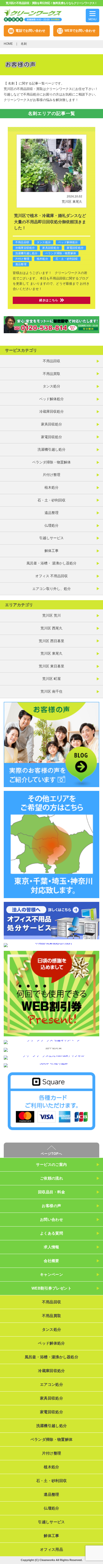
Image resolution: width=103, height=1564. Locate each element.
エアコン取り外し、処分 (51, 589)
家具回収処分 (50, 247)
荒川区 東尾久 (72, 201)
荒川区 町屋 (51, 679)
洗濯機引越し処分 (26, 253)
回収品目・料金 (51, 1192)
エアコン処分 (51, 1384)
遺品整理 (20, 264)
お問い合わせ (51, 1219)
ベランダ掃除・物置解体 (60, 253)
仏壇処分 (51, 525)
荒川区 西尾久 (51, 628)
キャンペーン (51, 1274)
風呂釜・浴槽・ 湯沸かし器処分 (51, 563)
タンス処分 (44, 242)
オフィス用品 (51, 1549)
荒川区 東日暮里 (51, 666)
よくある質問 (51, 1233)
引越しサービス (51, 538)
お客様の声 (51, 1206)
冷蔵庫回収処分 (25, 247)
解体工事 (51, 551)
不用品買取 (51, 374)
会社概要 (51, 1261)
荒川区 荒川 (51, 615)
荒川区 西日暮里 (51, 641)
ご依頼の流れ (51, 1178)
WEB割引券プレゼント (52, 1288)
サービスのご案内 (51, 1164)
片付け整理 (22, 258)
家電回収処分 (75, 247)
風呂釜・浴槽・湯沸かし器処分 (51, 1357)
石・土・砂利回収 (67, 258)
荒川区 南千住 (51, 691)
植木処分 (42, 258)
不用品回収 (22, 242)
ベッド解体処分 (68, 242)
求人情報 (51, 1247)
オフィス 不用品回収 (51, 576)
